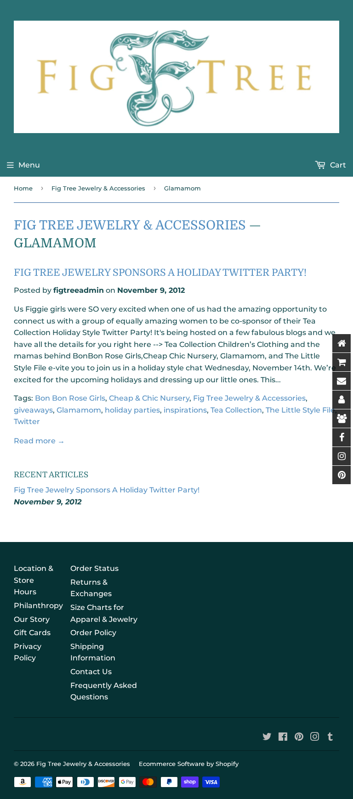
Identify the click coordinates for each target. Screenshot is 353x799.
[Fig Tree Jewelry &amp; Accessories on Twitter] (267, 737)
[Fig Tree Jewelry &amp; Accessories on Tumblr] (330, 737)
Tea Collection (236, 410)
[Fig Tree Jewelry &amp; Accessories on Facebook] (283, 737)
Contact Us (91, 671)
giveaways (33, 410)
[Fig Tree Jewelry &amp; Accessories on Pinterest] (299, 737)
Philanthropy (38, 605)
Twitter (27, 421)
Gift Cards (32, 632)
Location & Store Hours (33, 580)
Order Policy (93, 632)
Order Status (94, 568)
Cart (337, 165)
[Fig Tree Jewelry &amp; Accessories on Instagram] (314, 737)
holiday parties (132, 410)
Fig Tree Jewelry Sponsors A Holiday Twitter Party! (160, 272)
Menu (29, 165)
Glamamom (79, 410)
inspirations (185, 410)
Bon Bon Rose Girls (70, 398)
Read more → (39, 440)
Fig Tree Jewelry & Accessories (98, 188)
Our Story (32, 619)
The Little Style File (300, 410)
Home (23, 188)
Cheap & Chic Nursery (149, 398)
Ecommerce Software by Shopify (189, 763)
